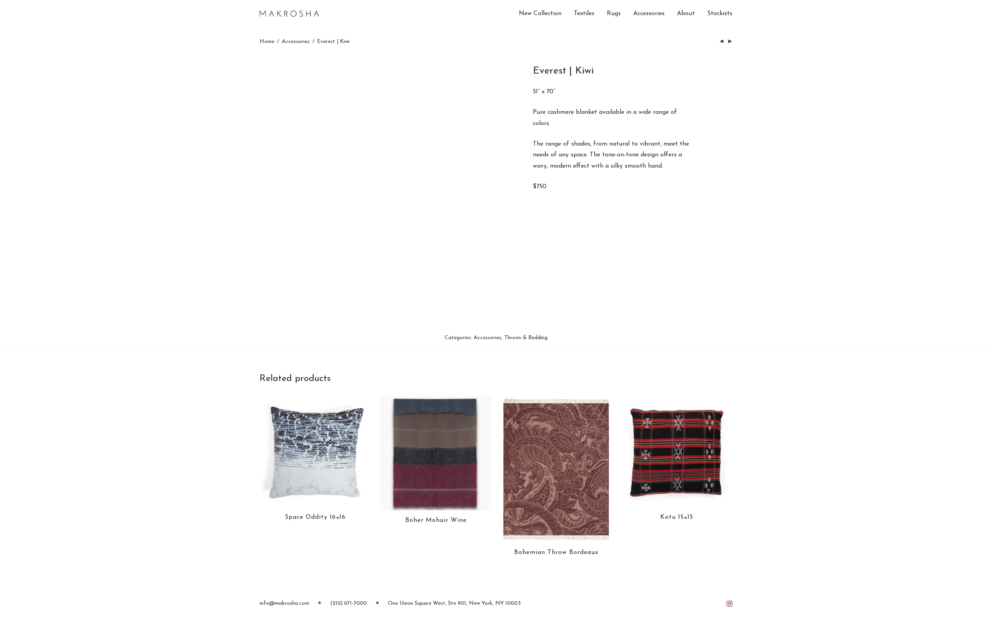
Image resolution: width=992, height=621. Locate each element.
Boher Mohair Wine (436, 520)
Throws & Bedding (526, 338)
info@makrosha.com (284, 603)
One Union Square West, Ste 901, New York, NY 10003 (454, 603)
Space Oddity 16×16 (315, 517)
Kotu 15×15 (676, 517)
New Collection (540, 13)
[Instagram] (729, 603)
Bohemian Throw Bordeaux (556, 552)
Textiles (584, 13)
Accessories (649, 13)
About (686, 13)
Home (267, 42)
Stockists (719, 13)
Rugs (614, 13)
